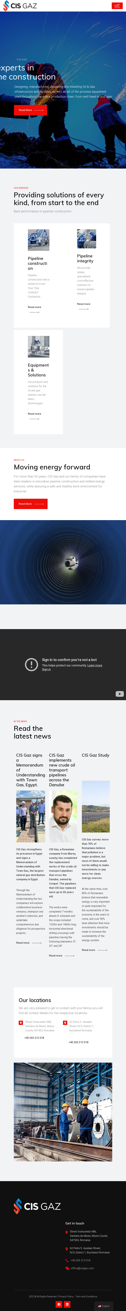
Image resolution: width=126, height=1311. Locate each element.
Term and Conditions (86, 1296)
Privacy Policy (66, 1296)
